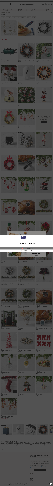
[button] (50, 484)
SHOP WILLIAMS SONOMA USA (28, 248)
